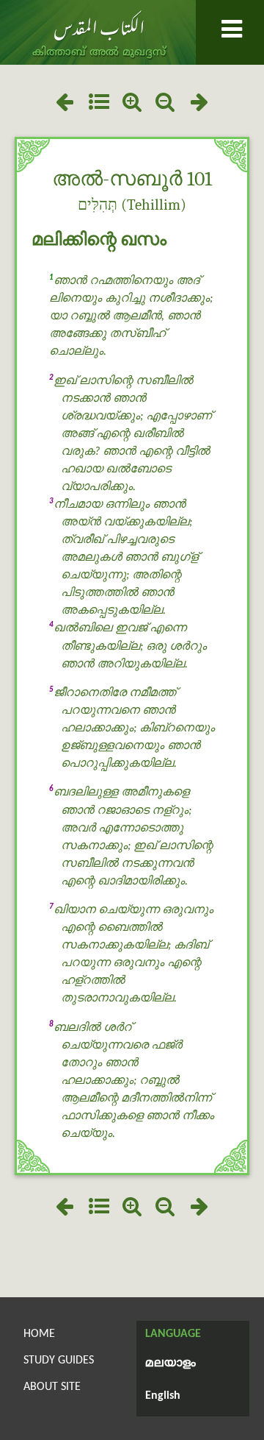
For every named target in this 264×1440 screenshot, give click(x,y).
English (162, 1396)
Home (39, 1334)
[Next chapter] (200, 103)
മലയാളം (170, 1363)
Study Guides (58, 1360)
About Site (52, 1387)
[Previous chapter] (64, 103)
